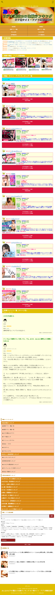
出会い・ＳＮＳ (7, 443)
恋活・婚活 (23, 533)
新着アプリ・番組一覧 (8, 426)
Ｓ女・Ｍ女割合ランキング (10, 489)
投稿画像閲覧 (21, 526)
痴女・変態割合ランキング (10, 492)
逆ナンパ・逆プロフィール (28, 527)
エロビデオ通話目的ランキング (11, 464)
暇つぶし (12, 533)
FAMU (13, 174)
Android (22, 115)
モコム (14, 289)
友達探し (17, 533)
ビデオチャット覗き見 (32, 529)
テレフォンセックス (16, 535)
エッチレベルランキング (9, 457)
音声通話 (50, 527)
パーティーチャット (18, 527)
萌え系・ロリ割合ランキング (11, 495)
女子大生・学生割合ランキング (11, 481)
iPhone (22, 92)
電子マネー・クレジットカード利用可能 (24, 536)
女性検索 (8, 526)
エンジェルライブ (16, 196)
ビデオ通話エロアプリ (22, 46)
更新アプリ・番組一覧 (8, 429)
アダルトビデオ (7, 451)
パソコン (29, 205)
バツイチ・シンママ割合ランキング (12, 509)
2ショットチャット (38, 527)
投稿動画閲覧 (14, 526)
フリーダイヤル (23, 529)
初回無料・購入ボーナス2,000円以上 (9, 536)
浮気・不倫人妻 (24, 535)
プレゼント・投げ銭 (48, 529)
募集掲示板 (45, 527)
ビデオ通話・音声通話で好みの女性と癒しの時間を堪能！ (27, 588)
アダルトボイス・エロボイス (7, 529)
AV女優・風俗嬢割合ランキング (11, 503)
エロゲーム (6, 447)
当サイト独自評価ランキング (11, 454)
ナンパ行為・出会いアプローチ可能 (35, 535)
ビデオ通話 (42, 526)
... (20, 96)
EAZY (9, 46)
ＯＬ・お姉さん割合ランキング (11, 484)
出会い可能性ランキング (9, 471)
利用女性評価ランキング (9, 461)
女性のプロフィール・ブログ (7, 527)
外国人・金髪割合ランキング (11, 506)
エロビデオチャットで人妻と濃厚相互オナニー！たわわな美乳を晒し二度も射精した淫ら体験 (24, 41)
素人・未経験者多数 (30, 533)
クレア (33, 68)
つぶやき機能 (40, 529)
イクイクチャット (21, 68)
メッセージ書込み (35, 526)
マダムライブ (15, 219)
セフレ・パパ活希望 (5, 533)
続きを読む (23, 96)
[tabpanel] (8, 64)
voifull (9, 49)
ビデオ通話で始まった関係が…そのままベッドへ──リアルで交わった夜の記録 (22, 44)
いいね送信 (4, 530)
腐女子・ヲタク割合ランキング (11, 498)
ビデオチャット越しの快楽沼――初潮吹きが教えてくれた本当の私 (20, 42)
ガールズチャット (8, 68)
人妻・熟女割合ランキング (10, 487)
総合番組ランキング (8, 423)
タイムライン (16, 529)
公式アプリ (38, 533)
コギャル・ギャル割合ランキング (12, 478)
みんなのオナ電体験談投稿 (44, 42)
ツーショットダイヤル (22, 49)
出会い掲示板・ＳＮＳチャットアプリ (28, 48)
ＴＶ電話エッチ (24, 112)
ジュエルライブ (16, 266)
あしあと (3, 526)
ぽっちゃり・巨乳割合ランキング (12, 501)
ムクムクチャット (16, 242)
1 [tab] (27, 71)
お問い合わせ (27, 586)
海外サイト (44, 533)
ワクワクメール (10, 48)
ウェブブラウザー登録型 (6, 535)
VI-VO (8, 328)
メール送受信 (27, 526)
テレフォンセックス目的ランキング (12, 468)
